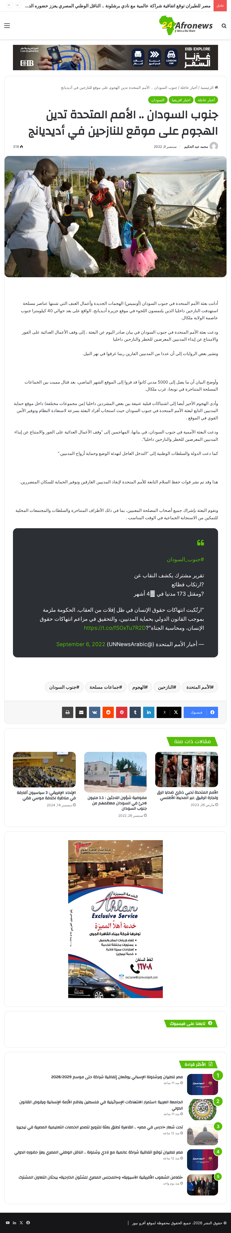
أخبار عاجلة (188, 87)
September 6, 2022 (80, 644)
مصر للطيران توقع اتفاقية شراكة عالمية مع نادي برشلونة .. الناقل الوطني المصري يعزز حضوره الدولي (98, 1152)
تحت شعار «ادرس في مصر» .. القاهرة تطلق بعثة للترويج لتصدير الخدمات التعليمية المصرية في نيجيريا (99, 1127)
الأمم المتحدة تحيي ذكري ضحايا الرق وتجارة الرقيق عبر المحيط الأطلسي (187, 795)
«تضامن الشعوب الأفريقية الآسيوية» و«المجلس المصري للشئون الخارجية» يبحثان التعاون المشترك (118, 5)
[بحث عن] (224, 27)
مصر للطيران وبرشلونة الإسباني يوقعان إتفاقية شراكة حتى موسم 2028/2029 (117, 1077)
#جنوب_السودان (185, 559)
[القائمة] (7, 27)
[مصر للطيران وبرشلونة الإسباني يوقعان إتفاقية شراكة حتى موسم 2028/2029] (202, 1084)
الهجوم (138, 687)
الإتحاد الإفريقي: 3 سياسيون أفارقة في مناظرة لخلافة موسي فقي (46, 795)
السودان (158, 100)
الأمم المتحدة (198, 687)
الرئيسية (208, 87)
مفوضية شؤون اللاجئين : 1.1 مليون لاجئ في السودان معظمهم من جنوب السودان (117, 803)
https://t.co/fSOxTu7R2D (115, 628)
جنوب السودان (62, 687)
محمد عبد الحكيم (196, 146)
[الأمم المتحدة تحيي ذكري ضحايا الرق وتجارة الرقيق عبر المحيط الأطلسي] (186, 769)
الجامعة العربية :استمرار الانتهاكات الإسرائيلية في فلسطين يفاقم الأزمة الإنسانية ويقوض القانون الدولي (101, 1105)
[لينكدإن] (148, 712)
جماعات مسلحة (104, 687)
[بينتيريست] (121, 712)
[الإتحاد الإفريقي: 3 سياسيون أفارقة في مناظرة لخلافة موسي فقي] (44, 769)
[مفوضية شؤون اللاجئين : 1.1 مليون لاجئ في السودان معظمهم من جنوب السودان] (115, 772)
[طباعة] (67, 712)
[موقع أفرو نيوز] (186, 25)
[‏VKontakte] (94, 712)
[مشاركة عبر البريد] (81, 712)
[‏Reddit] (108, 712)
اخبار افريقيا (181, 100)
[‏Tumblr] (135, 712)
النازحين (165, 687)
